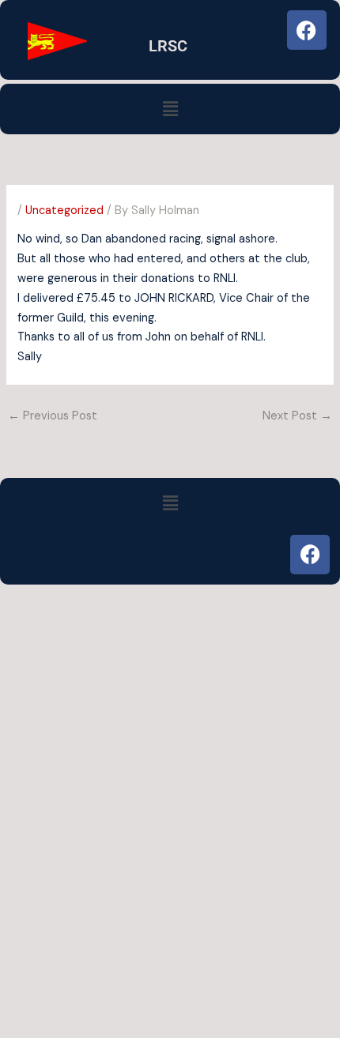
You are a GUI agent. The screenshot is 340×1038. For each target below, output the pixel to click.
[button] (170, 109)
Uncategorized (64, 210)
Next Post (297, 415)
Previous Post (52, 415)
